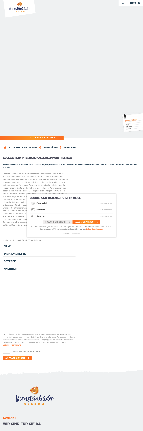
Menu (133, 3)
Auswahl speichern (55, 222)
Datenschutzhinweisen (94, 229)
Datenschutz (76, 233)
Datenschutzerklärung (12, 345)
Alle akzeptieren (84, 222)
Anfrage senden (15, 358)
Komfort (40, 209)
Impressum (66, 233)
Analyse (40, 216)
